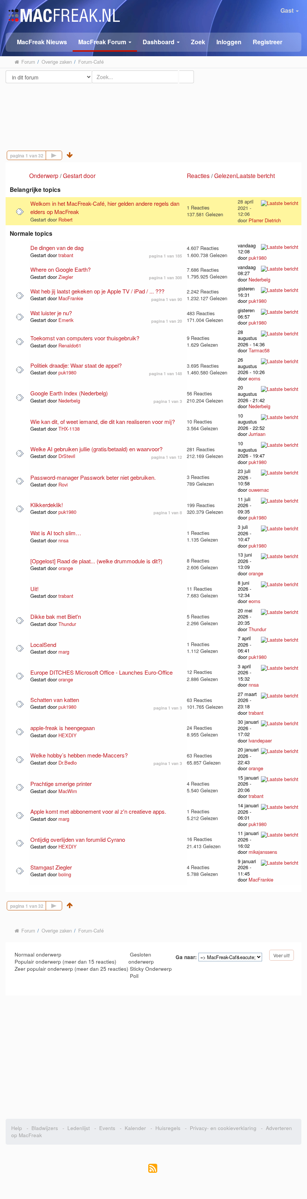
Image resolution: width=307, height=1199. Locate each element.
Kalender (135, 1128)
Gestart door (79, 175)
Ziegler (65, 276)
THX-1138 (69, 428)
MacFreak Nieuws (42, 41)
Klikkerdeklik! (46, 505)
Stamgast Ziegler (51, 867)
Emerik (65, 319)
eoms (254, 378)
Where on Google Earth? (60, 269)
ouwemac (259, 489)
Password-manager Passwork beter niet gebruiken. (93, 477)
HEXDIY (67, 735)
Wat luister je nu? (51, 313)
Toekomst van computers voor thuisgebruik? (84, 338)
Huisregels (167, 1128)
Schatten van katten (54, 700)
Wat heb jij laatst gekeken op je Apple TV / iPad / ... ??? (97, 291)
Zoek (198, 41)
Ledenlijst (78, 1128)
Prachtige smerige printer (61, 783)
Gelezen (225, 175)
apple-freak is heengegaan (62, 728)
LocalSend (43, 644)
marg (63, 651)
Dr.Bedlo (67, 762)
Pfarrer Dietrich (265, 220)
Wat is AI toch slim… (55, 533)
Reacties (198, 175)
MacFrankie (70, 298)
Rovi (63, 484)
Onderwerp (43, 175)
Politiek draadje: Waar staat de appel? (76, 365)
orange (65, 568)
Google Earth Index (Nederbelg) (69, 393)
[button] (105, 42)
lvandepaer (260, 740)
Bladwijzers (44, 1128)
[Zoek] (186, 77)
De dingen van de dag (56, 247)
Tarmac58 (259, 350)
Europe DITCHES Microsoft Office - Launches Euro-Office (101, 672)
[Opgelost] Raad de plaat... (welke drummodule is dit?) (96, 561)
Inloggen (228, 41)
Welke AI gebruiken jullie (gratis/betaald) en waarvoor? (96, 449)
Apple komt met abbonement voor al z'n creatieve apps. (98, 811)
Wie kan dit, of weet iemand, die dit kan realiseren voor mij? (102, 421)
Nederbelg (259, 279)
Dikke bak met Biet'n (55, 616)
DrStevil (66, 456)
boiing (64, 874)
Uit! (34, 589)
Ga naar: (186, 957)
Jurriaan (257, 433)
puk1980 (258, 257)
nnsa (63, 540)
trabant (65, 255)
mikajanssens (263, 851)
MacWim (67, 791)
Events (107, 1128)
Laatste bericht (256, 175)
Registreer (267, 41)
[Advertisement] (153, 109)
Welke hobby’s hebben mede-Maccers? (79, 755)
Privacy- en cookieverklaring (223, 1128)
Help (16, 1128)
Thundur (67, 623)
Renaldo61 (69, 345)
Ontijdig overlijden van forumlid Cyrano (77, 839)
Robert (65, 219)
